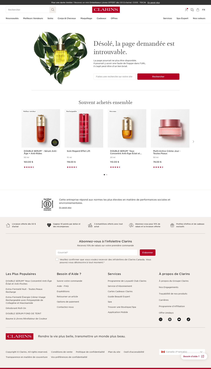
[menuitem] (186, 9)
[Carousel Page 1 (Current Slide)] (104, 174)
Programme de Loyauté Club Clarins (127, 281)
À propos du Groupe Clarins (173, 281)
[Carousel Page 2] (106, 174)
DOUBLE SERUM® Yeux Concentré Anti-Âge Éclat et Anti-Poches (29, 282)
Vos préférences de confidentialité (69, 357)
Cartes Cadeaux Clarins (120, 291)
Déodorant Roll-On (16, 308)
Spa (110, 302)
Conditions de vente (61, 352)
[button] (29, 274)
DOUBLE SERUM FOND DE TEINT (23, 313)
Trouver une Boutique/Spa (122, 307)
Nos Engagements (168, 287)
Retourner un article (67, 296)
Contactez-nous (65, 307)
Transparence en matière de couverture (27, 357)
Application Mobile (118, 312)
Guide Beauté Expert (119, 296)
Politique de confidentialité (90, 352)
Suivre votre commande (69, 281)
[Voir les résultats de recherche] (53, 10)
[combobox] (182, 352)
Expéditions (63, 291)
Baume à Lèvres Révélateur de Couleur (26, 319)
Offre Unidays (166, 313)
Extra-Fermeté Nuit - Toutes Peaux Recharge (24, 290)
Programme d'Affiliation (172, 306)
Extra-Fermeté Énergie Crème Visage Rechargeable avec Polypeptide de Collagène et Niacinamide (26, 300)
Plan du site (114, 352)
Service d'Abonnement (120, 286)
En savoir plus (65, 208)
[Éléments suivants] (193, 141)
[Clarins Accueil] (106, 9)
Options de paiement (68, 302)
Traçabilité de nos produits (173, 294)
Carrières (164, 300)
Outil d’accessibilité (134, 352)
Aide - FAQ (62, 286)
